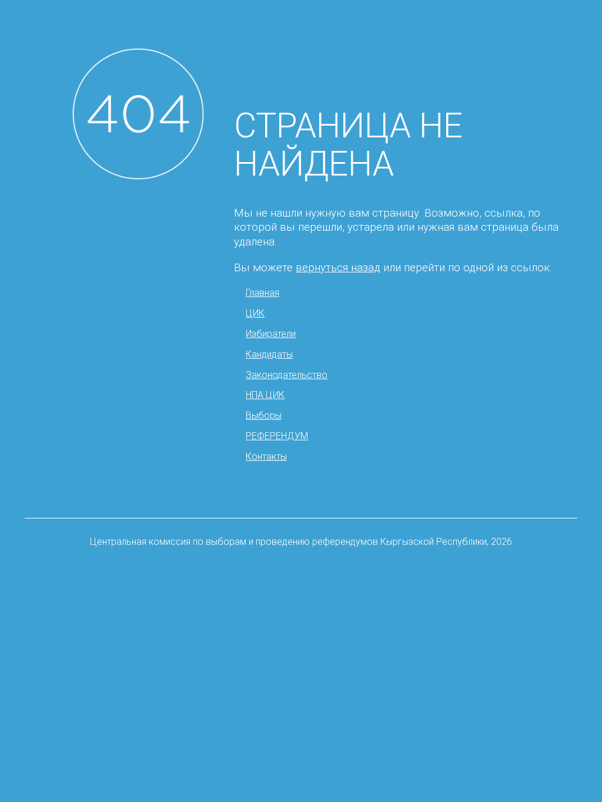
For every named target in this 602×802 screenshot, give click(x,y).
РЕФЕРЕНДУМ (277, 436)
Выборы (264, 415)
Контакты (266, 456)
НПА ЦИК (265, 394)
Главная (262, 292)
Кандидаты (269, 354)
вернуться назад (338, 267)
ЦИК (255, 313)
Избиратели (271, 333)
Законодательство (286, 374)
